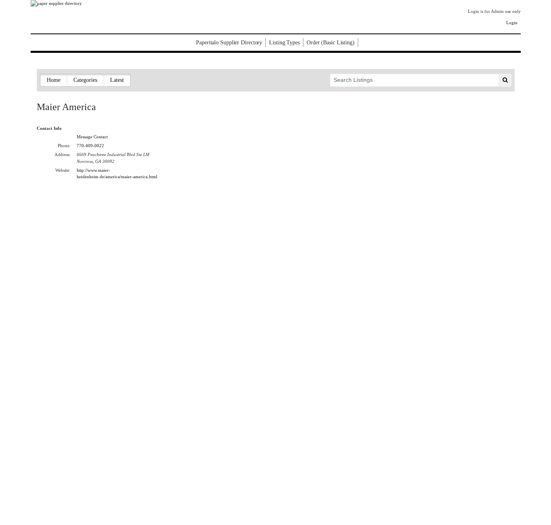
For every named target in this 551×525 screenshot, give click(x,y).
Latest (117, 80)
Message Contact (92, 136)
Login (512, 22)
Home (54, 80)
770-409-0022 (90, 145)
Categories (85, 80)
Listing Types (284, 43)
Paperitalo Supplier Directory (229, 43)
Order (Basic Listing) (331, 43)
